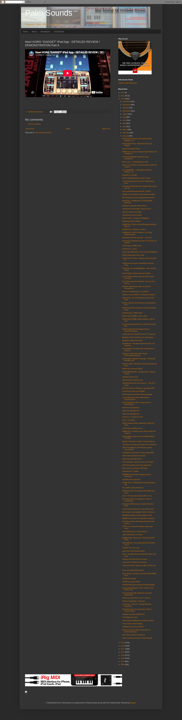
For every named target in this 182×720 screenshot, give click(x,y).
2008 (123, 658)
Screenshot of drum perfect (132, 215)
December (127, 101)
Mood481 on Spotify (129, 175)
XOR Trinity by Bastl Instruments (133, 456)
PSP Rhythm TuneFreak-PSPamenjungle (137, 394)
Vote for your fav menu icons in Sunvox (136, 598)
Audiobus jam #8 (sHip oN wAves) (134, 559)
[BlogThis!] (57, 111)
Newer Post (30, 129)
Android (55, 24)
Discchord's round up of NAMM (133, 391)
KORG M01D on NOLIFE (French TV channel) (138, 334)
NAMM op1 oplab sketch (131, 582)
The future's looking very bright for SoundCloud (139, 444)
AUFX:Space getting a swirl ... (133, 428)
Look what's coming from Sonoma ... (135, 562)
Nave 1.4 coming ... (129, 420)
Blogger (133, 703)
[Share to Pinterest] (65, 111)
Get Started (59, 32)
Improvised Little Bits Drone (132, 459)
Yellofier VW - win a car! (130, 548)
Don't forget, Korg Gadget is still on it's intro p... (139, 512)
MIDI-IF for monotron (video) (132, 369)
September (127, 111)
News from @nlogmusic (130, 408)
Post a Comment (34, 124)
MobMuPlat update (129, 579)
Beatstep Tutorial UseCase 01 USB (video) (137, 337)
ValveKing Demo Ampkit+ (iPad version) (136, 209)
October (126, 108)
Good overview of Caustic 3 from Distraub (137, 638)
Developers (45, 32)
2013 (123, 643)
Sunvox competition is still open (133, 601)
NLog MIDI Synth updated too (133, 488)
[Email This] (55, 111)
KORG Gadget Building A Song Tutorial (136, 178)
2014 (123, 99)
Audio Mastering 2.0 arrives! (132, 535)
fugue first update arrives (131, 149)
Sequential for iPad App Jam (132, 380)
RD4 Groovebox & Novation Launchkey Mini (138, 388)
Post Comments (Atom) (43, 133)
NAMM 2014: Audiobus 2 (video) (134, 229)
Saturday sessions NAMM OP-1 (133, 614)
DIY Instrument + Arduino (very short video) (137, 462)
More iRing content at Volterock (133, 635)
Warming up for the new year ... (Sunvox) (137, 238)
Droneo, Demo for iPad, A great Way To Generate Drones (136, 631)
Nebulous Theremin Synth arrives (134, 206)
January (126, 136)
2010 (123, 652)
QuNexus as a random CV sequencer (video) (138, 295)
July (124, 117)
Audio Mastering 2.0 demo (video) (134, 532)
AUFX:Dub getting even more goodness (136, 465)
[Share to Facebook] (62, 111)
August (125, 114)
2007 (123, 661)
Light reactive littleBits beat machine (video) (138, 621)
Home (25, 32)
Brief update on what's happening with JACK (138, 198)
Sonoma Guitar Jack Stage (132, 212)
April (124, 127)
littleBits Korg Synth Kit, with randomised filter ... (139, 194)
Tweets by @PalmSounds (127, 83)
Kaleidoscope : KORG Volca (132, 313)
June (125, 120)
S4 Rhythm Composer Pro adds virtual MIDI (138, 453)
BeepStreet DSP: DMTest (131, 221)
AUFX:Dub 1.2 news (129, 249)
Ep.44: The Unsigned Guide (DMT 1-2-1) (137, 496)
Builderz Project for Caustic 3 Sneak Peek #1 (138, 441)
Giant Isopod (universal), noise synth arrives (138, 509)
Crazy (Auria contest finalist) (132, 624)
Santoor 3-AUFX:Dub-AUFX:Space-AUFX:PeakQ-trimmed (135, 354)
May (124, 123)
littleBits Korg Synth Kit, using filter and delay (138, 518)
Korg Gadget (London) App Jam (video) (136, 273)
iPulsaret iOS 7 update (130, 471)
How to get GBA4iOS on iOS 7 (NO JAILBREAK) (139, 252)
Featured (29, 24)
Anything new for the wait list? (133, 627)
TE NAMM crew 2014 (130, 617)
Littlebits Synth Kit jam (130, 377)
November (127, 105)
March (125, 130)
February (126, 133)
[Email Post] (50, 111)
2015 (123, 96)
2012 (123, 646)
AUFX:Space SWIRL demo (132, 246)
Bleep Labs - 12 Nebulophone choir (135, 162)
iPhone (46, 24)
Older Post (106, 129)
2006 (123, 664)
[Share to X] (60, 111)
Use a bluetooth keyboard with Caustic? (136, 191)
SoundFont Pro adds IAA (131, 480)
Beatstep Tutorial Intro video (132, 340)
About (34, 32)
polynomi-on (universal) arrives (133, 551)
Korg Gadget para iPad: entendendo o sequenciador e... (136, 398)
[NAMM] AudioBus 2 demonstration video (137, 515)
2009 (123, 655)
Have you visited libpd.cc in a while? (135, 292)
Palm (38, 24)
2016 (123, 93)
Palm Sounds (48, 12)
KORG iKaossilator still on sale (133, 255)
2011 (123, 649)
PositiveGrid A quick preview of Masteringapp (138, 585)
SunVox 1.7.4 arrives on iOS (132, 417)
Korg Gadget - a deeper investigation (135, 218)
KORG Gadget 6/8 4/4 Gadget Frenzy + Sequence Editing (136, 330)
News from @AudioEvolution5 (133, 570)
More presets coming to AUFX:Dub (134, 468)
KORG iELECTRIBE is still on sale (134, 316)
